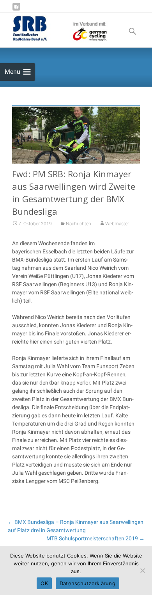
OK (44, 583)
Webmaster (117, 223)
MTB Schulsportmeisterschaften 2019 (95, 538)
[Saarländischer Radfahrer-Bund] (54, 28)
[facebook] (16, 9)
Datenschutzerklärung (87, 583)
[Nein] (142, 570)
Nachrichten (78, 223)
